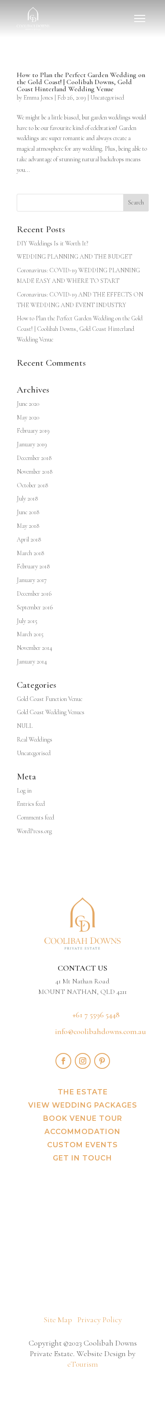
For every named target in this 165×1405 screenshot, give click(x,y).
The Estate (83, 1092)
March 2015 (30, 634)
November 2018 (34, 471)
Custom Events (82, 1145)
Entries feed (31, 804)
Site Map (58, 1319)
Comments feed (35, 817)
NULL (25, 726)
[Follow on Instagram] (83, 1061)
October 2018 (32, 485)
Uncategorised (107, 97)
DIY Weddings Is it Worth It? (52, 243)
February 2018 (33, 566)
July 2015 (27, 621)
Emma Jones (38, 97)
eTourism (82, 1364)
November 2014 (34, 648)
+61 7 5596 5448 (96, 1014)
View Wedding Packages (82, 1105)
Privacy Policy (99, 1319)
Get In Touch (82, 1158)
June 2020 (28, 404)
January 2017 (32, 580)
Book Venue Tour (82, 1119)
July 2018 (27, 498)
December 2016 (34, 593)
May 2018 (28, 526)
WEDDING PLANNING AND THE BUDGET (74, 256)
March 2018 (30, 553)
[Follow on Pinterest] (102, 1061)
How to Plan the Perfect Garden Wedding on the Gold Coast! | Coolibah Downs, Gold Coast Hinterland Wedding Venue (81, 81)
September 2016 (35, 607)
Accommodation (82, 1132)
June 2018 (28, 512)
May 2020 (28, 417)
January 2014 (32, 661)
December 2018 (34, 458)
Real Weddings (34, 739)
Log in (24, 790)
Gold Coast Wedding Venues (50, 712)
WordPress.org (34, 831)
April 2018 (29, 539)
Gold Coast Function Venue (49, 699)
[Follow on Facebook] (63, 1061)
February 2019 (33, 430)
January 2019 (32, 444)
